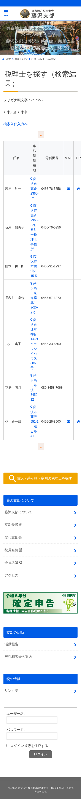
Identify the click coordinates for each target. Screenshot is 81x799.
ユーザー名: (15, 714)
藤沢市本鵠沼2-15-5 (33, 266)
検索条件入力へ (15, 124)
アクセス (11, 575)
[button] (25, 51)
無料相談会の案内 (18, 656)
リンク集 (11, 690)
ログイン (41, 754)
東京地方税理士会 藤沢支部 (45, 788)
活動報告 (11, 644)
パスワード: (15, 730)
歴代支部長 (13, 537)
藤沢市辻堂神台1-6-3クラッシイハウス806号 (34, 344)
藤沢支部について (18, 512)
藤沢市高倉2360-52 (34, 188)
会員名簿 (12, 562)
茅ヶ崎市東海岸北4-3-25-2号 (34, 298)
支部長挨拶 (13, 524)
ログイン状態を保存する (29, 746)
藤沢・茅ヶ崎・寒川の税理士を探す (44, 478)
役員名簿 (12, 550)
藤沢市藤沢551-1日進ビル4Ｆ (34, 421)
